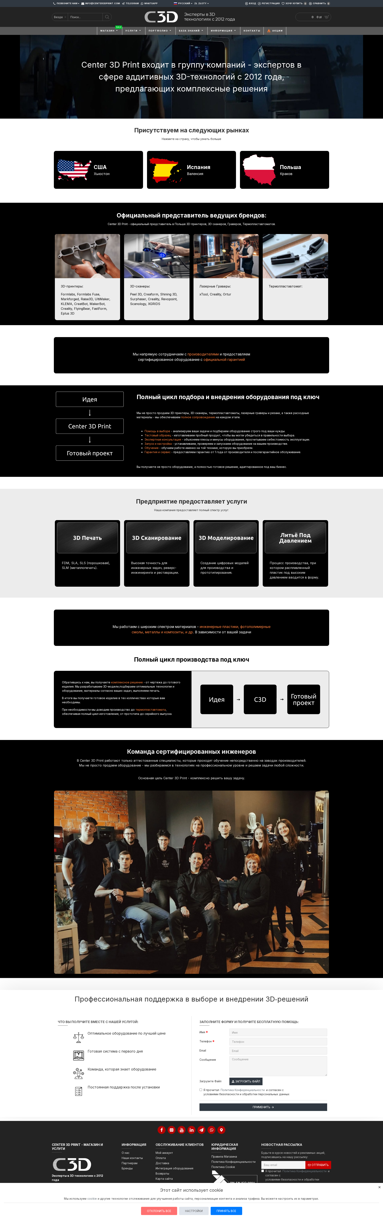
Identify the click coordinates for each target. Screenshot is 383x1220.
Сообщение (207, 1059)
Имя (202, 1032)
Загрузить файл (247, 1081)
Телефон (205, 1041)
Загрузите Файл (210, 1081)
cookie (92, 1198)
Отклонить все (159, 1211)
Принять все (226, 1211)
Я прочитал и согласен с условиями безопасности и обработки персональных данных (246, 1092)
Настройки (194, 1211)
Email (202, 1050)
